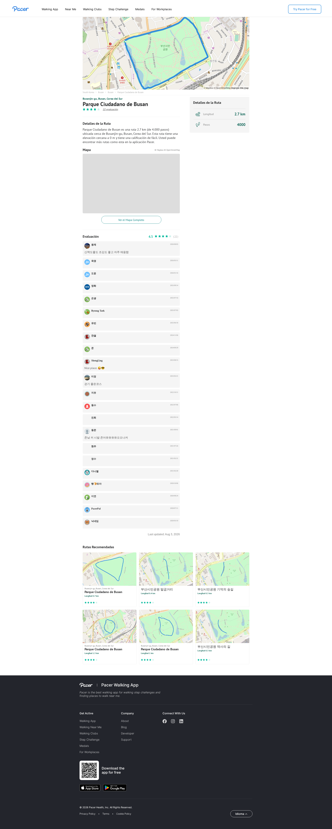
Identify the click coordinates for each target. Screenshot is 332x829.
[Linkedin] (181, 721)
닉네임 (95, 521)
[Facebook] (165, 721)
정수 (93, 459)
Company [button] (127, 713)
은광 (93, 298)
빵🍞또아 (96, 483)
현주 (93, 446)
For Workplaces (161, 9)
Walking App (50, 9)
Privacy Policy (87, 813)
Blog (124, 727)
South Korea (88, 92)
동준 (93, 430)
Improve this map (239, 87)
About (125, 721)
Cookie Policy (123, 813)
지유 (93, 392)
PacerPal (96, 508)
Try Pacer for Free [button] (304, 9)
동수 (93, 405)
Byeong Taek (98, 310)
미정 (93, 376)
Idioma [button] (239, 814)
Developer (127, 733)
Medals (140, 9)
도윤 (93, 273)
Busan (101, 92)
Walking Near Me (91, 727)
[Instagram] (173, 721)
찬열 (93, 335)
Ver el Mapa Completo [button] (131, 220)
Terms (105, 813)
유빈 (93, 323)
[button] (60, 803)
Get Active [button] (86, 713)
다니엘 (95, 471)
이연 (93, 496)
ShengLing (97, 360)
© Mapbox (209, 87)
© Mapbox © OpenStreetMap (167, 150)
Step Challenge (118, 9)
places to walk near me (104, 696)
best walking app (107, 692)
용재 (93, 244)
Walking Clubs (92, 9)
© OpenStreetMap (222, 87)
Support (126, 739)
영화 (93, 286)
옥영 (93, 261)
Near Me (70, 9)
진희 (93, 417)
